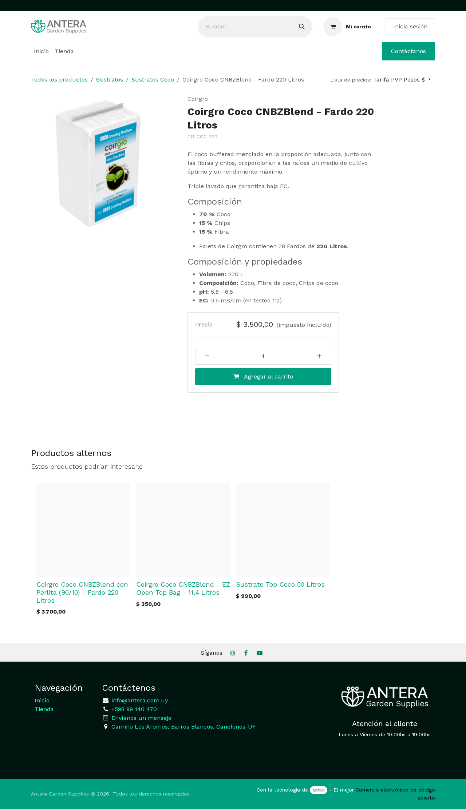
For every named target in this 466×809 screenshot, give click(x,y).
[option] (233, 551)
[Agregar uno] (322, 356)
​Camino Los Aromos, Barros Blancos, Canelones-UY (183, 726)
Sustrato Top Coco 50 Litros (280, 584)
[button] (380, 79)
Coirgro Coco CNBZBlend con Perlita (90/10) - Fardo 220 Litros (82, 592)
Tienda (44, 709)
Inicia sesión (410, 26)
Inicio (42, 700)
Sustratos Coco (152, 79)
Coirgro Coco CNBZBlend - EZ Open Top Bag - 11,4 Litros (183, 588)
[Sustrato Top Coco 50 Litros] (283, 530)
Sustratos (109, 79)
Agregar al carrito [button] (267, 376)
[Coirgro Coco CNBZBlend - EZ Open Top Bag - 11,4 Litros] (183, 530)
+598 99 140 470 (133, 709)
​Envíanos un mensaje (141, 717)
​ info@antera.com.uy (139, 700)
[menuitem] (41, 51)
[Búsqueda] (301, 26)
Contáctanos (408, 51)
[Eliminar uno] (205, 356)
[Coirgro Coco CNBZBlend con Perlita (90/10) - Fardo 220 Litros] (83, 530)
